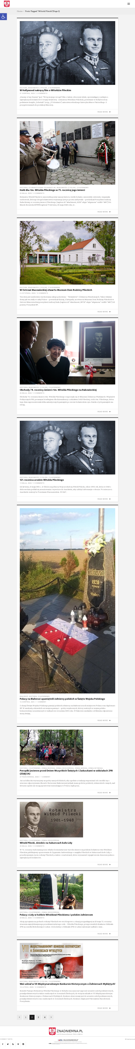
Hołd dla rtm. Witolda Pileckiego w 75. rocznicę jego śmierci (52, 190)
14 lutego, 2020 (26, 987)
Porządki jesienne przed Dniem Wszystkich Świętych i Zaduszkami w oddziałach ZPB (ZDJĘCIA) (66, 772)
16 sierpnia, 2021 (27, 702)
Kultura (23, 88)
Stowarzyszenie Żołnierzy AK (42, 187)
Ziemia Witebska (95, 768)
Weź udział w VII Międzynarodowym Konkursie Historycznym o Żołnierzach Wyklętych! (67, 984)
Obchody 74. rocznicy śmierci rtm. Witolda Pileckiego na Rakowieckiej (58, 390)
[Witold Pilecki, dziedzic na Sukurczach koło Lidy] (67, 819)
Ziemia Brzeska (48, 768)
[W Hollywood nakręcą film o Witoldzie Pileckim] (67, 53)
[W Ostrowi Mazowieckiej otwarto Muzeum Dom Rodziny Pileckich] (67, 253)
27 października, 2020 (29, 777)
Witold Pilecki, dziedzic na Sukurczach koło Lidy (46, 843)
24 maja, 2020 (26, 918)
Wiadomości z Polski (37, 88)
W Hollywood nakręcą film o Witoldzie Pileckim (45, 90)
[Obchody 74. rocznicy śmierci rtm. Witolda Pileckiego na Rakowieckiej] (67, 353)
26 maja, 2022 (26, 393)
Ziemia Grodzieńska (65, 768)
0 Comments (42, 93)
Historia (24, 187)
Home (20, 11)
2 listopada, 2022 (27, 293)
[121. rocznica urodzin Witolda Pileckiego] (67, 447)
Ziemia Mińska (81, 768)
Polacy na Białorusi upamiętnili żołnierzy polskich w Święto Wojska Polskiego (62, 699)
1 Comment (41, 702)
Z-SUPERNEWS (54, 88)
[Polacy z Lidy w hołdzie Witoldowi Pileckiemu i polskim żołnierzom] (67, 891)
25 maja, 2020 (26, 846)
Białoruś (24, 696)
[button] (3, 16)
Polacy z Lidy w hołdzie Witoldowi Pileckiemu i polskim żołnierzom (56, 915)
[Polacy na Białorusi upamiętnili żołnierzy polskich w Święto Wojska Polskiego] (67, 600)
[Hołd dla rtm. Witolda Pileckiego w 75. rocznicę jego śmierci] (67, 153)
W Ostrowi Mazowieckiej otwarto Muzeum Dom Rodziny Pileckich (56, 290)
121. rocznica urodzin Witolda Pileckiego (42, 480)
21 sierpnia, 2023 (27, 93)
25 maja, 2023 (26, 193)
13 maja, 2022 (26, 483)
